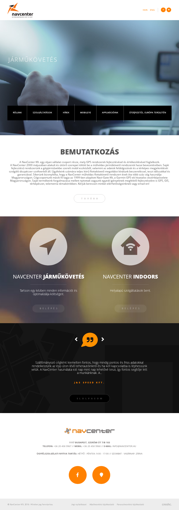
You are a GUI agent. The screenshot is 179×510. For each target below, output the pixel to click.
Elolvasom (90, 398)
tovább (90, 198)
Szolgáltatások (42, 113)
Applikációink (110, 113)
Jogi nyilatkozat (78, 504)
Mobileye (85, 113)
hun (145, 10)
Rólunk (17, 113)
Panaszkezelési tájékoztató (130, 504)
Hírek (66, 113)
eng (152, 10)
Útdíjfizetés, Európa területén (147, 113)
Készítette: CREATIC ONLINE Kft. (167, 504)
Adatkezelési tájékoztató (102, 504)
